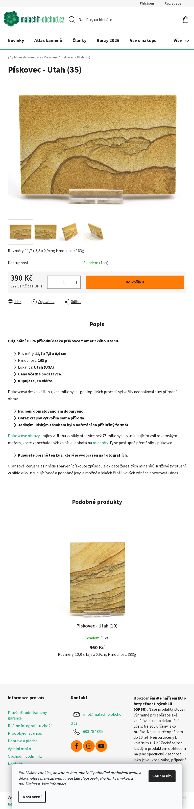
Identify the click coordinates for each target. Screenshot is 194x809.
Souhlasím (162, 776)
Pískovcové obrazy (24, 436)
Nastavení (32, 797)
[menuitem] (16, 40)
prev (12, 600)
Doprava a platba (22, 741)
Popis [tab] (97, 324)
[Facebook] (76, 746)
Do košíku (135, 282)
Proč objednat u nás (25, 733)
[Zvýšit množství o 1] (76, 282)
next (182, 600)
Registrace (173, 3)
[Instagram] (89, 746)
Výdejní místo (19, 749)
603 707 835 (93, 731)
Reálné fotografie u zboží (30, 726)
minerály (100, 443)
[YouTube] (101, 746)
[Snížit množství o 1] (51, 282)
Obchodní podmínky (25, 756)
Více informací (54, 784)
